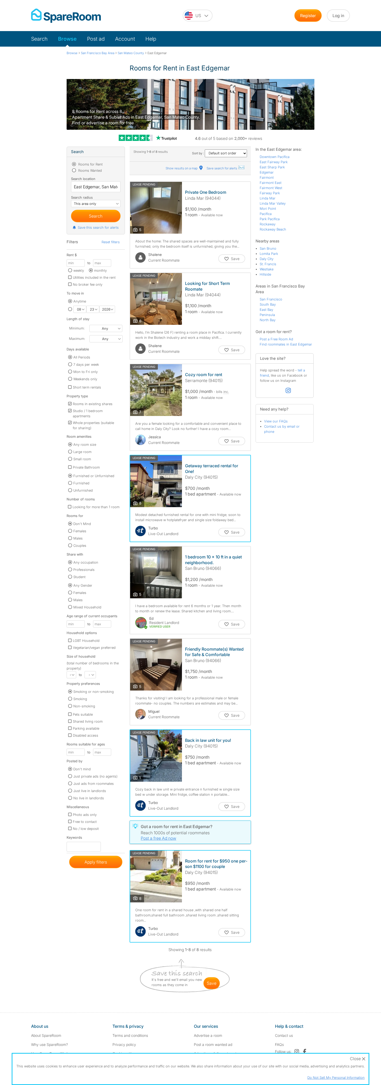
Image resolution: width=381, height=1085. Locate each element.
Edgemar (267, 172)
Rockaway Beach (273, 229)
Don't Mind (82, 524)
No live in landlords (88, 798)
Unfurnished (83, 490)
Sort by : (198, 153)
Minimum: (76, 328)
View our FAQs (276, 421)
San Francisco (271, 299)
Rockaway (268, 224)
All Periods (81, 357)
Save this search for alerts (98, 227)
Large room (82, 452)
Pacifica (266, 214)
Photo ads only (85, 815)
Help (150, 39)
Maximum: (77, 338)
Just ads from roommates (93, 783)
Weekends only (85, 379)
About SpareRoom (46, 1035)
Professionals (84, 569)
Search (39, 39)
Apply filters (95, 862)
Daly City (266, 259)
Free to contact (85, 822)
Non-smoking (84, 706)
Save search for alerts (222, 168)
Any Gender (82, 585)
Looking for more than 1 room (96, 507)
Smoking (80, 699)
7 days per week (86, 364)
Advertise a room (208, 1035)
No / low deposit (86, 829)
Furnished (81, 483)
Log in (338, 15)
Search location (83, 179)
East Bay (266, 309)
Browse (67, 39)
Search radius (82, 197)
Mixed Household (87, 607)
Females (79, 531)
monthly (100, 270)
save (211, 983)
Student (79, 577)
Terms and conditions (130, 1035)
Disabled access (85, 735)
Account (125, 39)
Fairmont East (270, 183)
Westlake (266, 269)
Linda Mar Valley (273, 203)
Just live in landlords (89, 791)
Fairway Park (270, 193)
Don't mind (82, 769)
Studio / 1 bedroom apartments (88, 413)
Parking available (86, 728)
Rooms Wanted (89, 170)
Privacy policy (124, 1044)
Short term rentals (87, 387)
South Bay (268, 304)
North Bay (268, 320)
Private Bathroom (86, 467)
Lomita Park (269, 254)
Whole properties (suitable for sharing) (93, 425)
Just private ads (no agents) (95, 776)
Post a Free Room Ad (276, 339)
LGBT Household (86, 640)
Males (78, 538)
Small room (82, 459)
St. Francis (268, 264)
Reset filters (111, 242)
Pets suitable (83, 714)
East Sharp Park (272, 167)
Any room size (84, 444)
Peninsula (267, 315)
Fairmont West (271, 188)
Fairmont (267, 177)
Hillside (265, 274)
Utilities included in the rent (94, 277)
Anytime (79, 301)
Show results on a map (182, 168)
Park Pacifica (270, 219)
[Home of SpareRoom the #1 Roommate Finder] (66, 15)
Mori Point (268, 208)
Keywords (74, 838)
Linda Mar (268, 198)
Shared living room (88, 721)
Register (308, 15)
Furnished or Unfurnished (93, 476)
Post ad (96, 39)
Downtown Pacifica (275, 157)
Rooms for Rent (90, 164)
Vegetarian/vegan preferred (94, 647)
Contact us (284, 1035)
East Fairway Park (274, 162)
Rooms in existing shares (92, 404)
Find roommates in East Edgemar (286, 344)
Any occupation (85, 562)
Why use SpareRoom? (49, 1044)
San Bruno (268, 248)
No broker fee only (87, 284)
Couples (79, 545)
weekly (78, 270)
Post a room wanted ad (213, 1044)
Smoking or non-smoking (93, 691)
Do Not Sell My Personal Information (336, 1077)
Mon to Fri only (85, 372)
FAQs (279, 1044)
